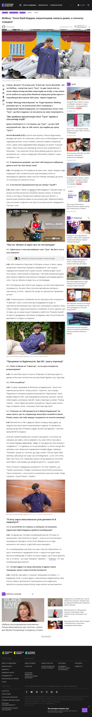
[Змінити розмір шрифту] (89, 27)
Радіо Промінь (13, 12)
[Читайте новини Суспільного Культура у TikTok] (57, 692)
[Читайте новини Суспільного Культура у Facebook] (26, 692)
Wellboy (22, 12)
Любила (52, 559)
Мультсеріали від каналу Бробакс (48, 667)
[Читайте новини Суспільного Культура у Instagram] (47, 692)
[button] (3, 85)
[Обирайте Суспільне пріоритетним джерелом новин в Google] (3, 104)
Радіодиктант (7, 675)
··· (71, 5)
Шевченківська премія (10, 679)
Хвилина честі (43, 5)
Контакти (5, 691)
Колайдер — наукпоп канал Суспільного (64, 667)
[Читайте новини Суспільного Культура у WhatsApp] (52, 692)
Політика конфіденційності (8, 704)
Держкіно (5, 669)
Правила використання (11, 700)
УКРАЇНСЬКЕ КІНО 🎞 (56, 5)
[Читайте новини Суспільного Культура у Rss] (41, 692)
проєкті (33, 189)
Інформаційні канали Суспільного (10, 709)
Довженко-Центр (8, 672)
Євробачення (7, 666)
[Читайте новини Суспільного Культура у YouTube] (31, 692)
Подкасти (78, 666)
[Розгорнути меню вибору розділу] (20, 5)
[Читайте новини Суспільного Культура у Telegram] (36, 692)
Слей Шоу (28, 666)
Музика (30, 12)
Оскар (4, 682)
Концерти (78, 663)
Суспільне (57, 701)
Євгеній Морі (10, 27)
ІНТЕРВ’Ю (5, 12)
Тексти (36, 12)
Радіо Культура (47, 663)
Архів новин (6, 694)
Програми (62, 663)
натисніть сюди (50, 703)
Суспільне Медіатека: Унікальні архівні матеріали (31, 675)
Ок (85, 710)
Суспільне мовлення (10, 697)
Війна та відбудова (29, 5)
